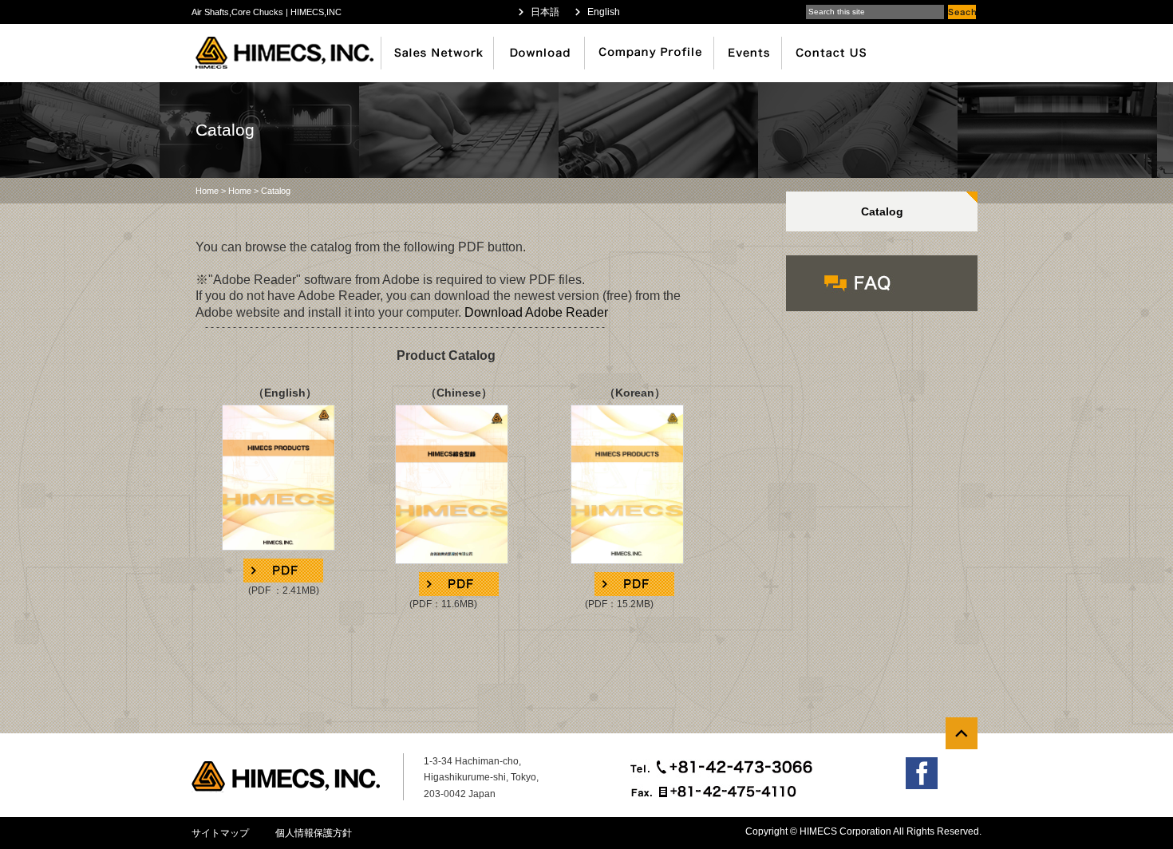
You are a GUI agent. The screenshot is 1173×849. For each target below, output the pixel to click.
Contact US (836, 53)
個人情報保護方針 (313, 833)
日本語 (545, 12)
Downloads (540, 53)
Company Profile (650, 53)
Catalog (882, 211)
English (603, 12)
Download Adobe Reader (536, 312)
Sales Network (439, 53)
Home (207, 190)
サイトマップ (220, 833)
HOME (289, 53)
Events (748, 53)
